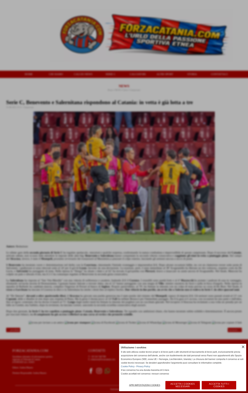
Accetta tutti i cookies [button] (219, 385)
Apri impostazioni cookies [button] (144, 385)
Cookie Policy (128, 366)
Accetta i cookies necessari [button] (182, 385)
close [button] (243, 347)
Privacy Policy (143, 366)
